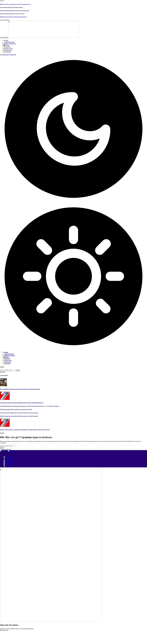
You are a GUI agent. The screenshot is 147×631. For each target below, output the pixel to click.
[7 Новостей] (8, 54)
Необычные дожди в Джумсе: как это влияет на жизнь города (13, 16)
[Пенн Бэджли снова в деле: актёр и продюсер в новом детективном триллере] (19, 412)
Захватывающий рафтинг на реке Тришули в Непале (11, 7)
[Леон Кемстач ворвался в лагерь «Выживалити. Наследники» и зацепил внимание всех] (5, 399)
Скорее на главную (5, 449)
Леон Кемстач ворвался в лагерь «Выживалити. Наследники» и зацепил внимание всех (21, 402)
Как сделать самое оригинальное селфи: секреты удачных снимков (14, 10)
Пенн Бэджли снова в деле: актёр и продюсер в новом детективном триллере (19, 416)
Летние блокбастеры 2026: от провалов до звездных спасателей (16, 409)
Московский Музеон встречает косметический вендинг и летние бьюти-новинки (20, 389)
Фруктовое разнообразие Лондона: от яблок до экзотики (12, 13)
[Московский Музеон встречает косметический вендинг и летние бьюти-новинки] (3, 385)
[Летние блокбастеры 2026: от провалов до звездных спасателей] (29, 406)
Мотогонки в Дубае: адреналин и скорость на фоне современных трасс (15, 4)
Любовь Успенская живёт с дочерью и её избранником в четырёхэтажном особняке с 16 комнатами (25, 429)
